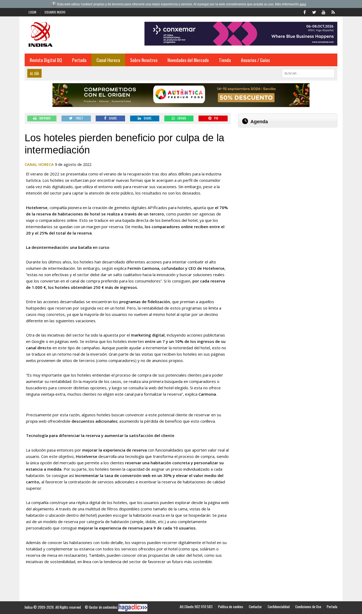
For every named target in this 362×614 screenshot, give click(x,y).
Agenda (259, 121)
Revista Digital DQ (46, 59)
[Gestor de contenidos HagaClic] (132, 607)
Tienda (225, 59)
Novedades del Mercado (188, 59)
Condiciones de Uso (308, 606)
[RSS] (333, 11)
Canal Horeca (108, 59)
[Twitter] (314, 11)
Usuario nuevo (55, 12)
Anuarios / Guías (255, 59)
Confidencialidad (279, 606)
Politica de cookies (230, 606)
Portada (79, 59)
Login (32, 12)
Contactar (255, 606)
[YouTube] (323, 11)
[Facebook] (304, 11)
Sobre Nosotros (143, 59)
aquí (303, 4)
